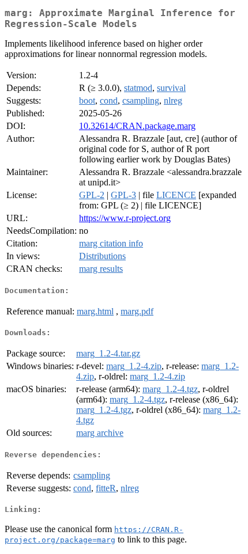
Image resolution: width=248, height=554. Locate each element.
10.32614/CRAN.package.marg (137, 126)
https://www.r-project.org (125, 218)
